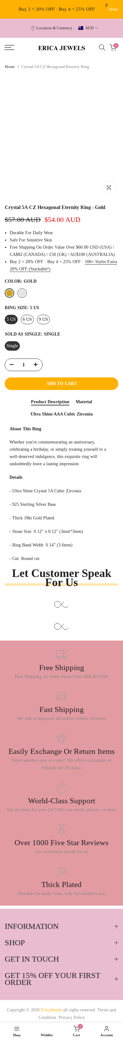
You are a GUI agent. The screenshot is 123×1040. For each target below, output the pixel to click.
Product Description (50, 401)
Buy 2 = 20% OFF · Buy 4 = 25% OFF (57, 9)
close (113, 9)
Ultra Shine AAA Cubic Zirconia (62, 414)
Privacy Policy (72, 1017)
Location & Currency (54, 28)
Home (10, 67)
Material (84, 401)
